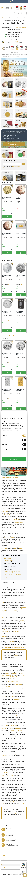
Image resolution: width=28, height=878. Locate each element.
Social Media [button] (4, 856)
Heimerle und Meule (5, 686)
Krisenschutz (7, 557)
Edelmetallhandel (7, 514)
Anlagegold (3, 587)
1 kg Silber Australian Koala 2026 (20, 354)
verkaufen (17, 728)
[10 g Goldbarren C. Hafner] (21, 226)
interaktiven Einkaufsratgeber (12, 715)
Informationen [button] (5, 862)
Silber (17, 27)
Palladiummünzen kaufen (18, 647)
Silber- (13, 681)
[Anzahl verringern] (3, 213)
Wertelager (14, 813)
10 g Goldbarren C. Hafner (21, 233)
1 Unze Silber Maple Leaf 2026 (20, 276)
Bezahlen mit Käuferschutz (24, 1)
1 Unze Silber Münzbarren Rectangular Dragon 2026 (7, 390)
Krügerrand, (17, 166)
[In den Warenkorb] (7, 216)
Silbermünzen (21, 547)
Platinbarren (6, 631)
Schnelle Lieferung (5, 1)
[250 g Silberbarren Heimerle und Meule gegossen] (21, 304)
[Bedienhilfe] (14, 13)
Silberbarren (4, 548)
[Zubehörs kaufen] (7, 123)
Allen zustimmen (14, 459)
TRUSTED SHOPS (15, 519)
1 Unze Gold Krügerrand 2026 (6, 234)
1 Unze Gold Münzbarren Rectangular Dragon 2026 (20, 390)
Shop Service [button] (4, 859)
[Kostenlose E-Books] (21, 175)
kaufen (10, 728)
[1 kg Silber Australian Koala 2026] (21, 346)
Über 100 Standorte (14, 1)
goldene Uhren (14, 698)
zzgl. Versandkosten (9, 206)
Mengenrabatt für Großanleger (10, 477)
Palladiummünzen (5, 680)
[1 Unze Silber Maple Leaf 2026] (21, 268)
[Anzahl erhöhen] (12, 213)
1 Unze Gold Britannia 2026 (6, 198)
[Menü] (26, 863)
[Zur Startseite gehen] (7, 8)
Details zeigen (20, 454)
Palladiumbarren (6, 647)
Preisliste (7, 751)
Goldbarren (14, 547)
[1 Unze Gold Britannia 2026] (7, 190)
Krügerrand (7, 673)
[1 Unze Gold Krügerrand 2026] (7, 226)
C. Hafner (16, 684)
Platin (20, 27)
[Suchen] (18, 13)
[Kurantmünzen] (21, 103)
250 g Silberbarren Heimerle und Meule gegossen (19, 312)
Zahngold (8, 698)
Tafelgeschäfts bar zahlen (16, 730)
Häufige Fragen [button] (5, 852)
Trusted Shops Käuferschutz (7, 775)
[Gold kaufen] (7, 82)
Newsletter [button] (4, 868)
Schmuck (3, 698)
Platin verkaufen (7, 629)
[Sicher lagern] (7, 175)
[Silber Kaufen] (21, 82)
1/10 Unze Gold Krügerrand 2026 (19, 198)
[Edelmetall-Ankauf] (21, 113)
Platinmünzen (16, 631)
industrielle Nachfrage (9, 537)
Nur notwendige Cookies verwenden (14, 464)
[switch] (23, 872)
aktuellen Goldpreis (13, 754)
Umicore (20, 684)
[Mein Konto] (22, 13)
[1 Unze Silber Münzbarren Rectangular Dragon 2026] (7, 382)
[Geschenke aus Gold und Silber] (21, 93)
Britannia (14, 673)
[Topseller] (7, 93)
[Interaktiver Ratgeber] (21, 153)
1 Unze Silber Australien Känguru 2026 (6, 312)
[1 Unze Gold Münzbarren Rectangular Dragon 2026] (21, 382)
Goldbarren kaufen (19, 522)
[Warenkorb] (25, 13)
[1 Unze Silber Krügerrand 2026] (7, 268)
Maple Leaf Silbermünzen (16, 676)
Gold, (13, 166)
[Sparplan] (21, 123)
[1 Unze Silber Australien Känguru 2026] (7, 304)
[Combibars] (7, 103)
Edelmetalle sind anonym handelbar (12, 571)
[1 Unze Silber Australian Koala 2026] (7, 346)
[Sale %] (7, 113)
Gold (14, 27)
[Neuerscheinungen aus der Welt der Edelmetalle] (7, 153)
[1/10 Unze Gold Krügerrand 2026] (21, 190)
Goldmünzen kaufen (10, 507)
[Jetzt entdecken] (14, 67)
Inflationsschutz (6, 167)
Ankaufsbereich (16, 699)
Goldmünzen (9, 547)
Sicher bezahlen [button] (5, 871)
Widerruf (3, 865)
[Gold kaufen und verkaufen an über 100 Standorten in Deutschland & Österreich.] (14, 138)
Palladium (24, 27)
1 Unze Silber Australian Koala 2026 (6, 354)
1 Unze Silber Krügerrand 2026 (7, 276)
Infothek (16, 655)
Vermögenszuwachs (8, 560)
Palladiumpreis (10, 641)
